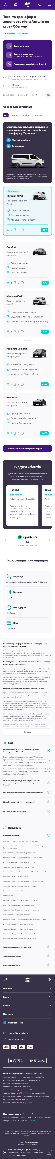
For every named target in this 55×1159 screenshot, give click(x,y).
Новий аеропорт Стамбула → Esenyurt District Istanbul (23, 857)
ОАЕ (34, 1117)
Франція (6, 1117)
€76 (45, 282)
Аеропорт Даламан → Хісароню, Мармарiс (18, 929)
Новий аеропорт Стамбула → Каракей (17, 915)
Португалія (24, 1121)
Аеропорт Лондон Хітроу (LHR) (14, 1103)
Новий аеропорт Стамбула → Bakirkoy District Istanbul (23, 881)
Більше (30, 1103)
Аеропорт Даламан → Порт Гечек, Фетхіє (18, 924)
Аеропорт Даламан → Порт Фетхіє (15, 877)
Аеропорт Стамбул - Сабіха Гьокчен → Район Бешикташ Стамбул (27, 872)
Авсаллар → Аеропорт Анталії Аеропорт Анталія (20, 900)
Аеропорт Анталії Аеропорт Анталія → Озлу (19, 867)
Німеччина (15, 1121)
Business (27, 115)
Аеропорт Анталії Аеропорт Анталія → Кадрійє (20, 886)
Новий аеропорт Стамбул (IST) (33, 1077)
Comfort (15, 115)
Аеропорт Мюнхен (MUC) (12, 1096)
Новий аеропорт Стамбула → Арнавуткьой (19, 853)
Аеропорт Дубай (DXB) (11, 1080)
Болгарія (6, 1121)
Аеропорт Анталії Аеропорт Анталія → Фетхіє (19, 939)
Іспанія (34, 1114)
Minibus (39, 115)
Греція (46, 1114)
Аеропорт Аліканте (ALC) (30, 1080)
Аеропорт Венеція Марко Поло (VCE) (17, 1099)
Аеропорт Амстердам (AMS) (35, 1093)
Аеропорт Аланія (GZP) (33, 1073)
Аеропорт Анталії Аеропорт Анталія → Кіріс (19, 862)
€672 (44, 433)
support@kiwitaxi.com (18, 1033)
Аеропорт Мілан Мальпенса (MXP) (36, 1096)
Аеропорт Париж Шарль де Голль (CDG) (17, 1090)
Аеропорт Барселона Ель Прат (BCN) (16, 1087)
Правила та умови (31, 1142)
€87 (45, 331)
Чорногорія (15, 1117)
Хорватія (47, 1117)
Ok (49, 1152)
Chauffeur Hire (15, 1022)
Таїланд (23, 1117)
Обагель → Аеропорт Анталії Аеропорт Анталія (20, 841)
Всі (5, 115)
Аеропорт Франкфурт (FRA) (13, 1093)
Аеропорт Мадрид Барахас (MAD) (15, 1083)
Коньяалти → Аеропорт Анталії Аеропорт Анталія (21, 934)
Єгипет (40, 1117)
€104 (44, 384)
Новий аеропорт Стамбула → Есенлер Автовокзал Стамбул (25, 919)
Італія (41, 1114)
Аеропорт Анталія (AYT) (11, 1077)
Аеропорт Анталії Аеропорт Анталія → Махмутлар (21, 910)
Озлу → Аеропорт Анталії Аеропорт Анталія (19, 891)
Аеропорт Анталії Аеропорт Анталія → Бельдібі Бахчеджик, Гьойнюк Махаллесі (24, 847)
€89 (45, 230)
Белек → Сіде (8, 896)
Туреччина (27, 1114)
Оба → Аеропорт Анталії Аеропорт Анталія (19, 905)
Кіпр (29, 1117)
